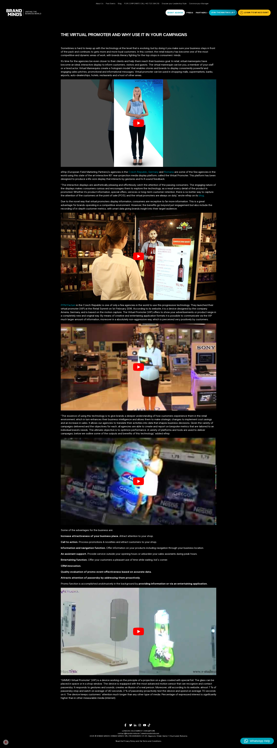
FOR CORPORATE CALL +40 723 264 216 (141, 3)
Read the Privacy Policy (125, 741)
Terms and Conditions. (152, 741)
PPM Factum (68, 305)
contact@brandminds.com (129, 733)
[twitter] (131, 725)
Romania (169, 171)
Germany (153, 171)
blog (201, 195)
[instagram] (140, 725)
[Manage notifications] (5, 742)
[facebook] (127, 725)
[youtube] (145, 725)
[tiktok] (150, 725)
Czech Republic (138, 171)
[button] (257, 741)
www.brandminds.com (150, 733)
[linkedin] (136, 725)
